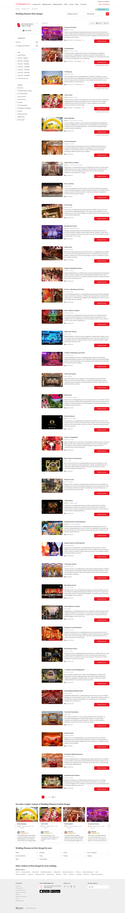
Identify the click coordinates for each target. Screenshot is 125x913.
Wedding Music (57, 872)
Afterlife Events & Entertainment (75, 522)
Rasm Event (68, 395)
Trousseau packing (22, 105)
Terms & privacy (19, 888)
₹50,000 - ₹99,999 (23, 58)
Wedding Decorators (40, 874)
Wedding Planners (26, 9)
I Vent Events (68, 501)
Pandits (65, 874)
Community (83, 4)
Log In (100, 4)
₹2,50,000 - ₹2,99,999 (23, 69)
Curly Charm (68, 95)
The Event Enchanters (71, 712)
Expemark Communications (73, 627)
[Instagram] (74, 886)
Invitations (20, 102)
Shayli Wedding (69, 118)
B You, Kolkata (69, 184)
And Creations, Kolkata (71, 310)
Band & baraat (21, 120)
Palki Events (68, 247)
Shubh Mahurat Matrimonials (73, 691)
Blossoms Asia (69, 479)
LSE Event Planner (70, 374)
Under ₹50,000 (21, 55)
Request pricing (102, 41)
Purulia (41, 856)
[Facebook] (65, 886)
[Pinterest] (71, 886)
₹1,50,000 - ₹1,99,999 (23, 64)
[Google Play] (55, 892)
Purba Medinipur (43, 859)
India (92, 887)
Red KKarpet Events (70, 649)
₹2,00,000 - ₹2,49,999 (23, 67)
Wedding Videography (21, 874)
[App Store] (45, 892)
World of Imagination (71, 437)
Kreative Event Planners (72, 775)
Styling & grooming (22, 114)
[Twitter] (68, 886)
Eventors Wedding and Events (74, 289)
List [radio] (93, 23)
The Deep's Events (70, 564)
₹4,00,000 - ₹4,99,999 (24, 75)
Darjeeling (41, 852)
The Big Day (68, 72)
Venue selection (22, 99)
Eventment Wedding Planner (73, 754)
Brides (66, 4)
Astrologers (78, 874)
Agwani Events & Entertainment (74, 543)
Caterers (18, 872)
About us (18, 894)
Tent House (78, 872)
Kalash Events (68, 733)
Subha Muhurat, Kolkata (72, 606)
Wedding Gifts (35, 872)
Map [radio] (107, 23)
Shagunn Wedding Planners (73, 268)
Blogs (76, 4)
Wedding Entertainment (88, 872)
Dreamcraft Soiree (70, 27)
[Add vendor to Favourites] (60, 28)
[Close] (36, 23)
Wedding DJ (58, 874)
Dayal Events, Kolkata (71, 162)
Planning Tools (37, 4)
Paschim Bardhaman (21, 856)
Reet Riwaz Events (70, 585)
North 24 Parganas (92, 852)
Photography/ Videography (24, 108)
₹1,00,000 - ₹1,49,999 (23, 61)
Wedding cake (21, 117)
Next (53, 797)
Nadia (17, 859)
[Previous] (16, 825)
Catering (20, 111)
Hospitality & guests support (25, 90)
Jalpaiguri (89, 856)
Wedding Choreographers (97, 874)
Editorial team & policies (21, 896)
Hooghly (65, 856)
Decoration (20, 88)
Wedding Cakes (50, 874)
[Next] (109, 825)
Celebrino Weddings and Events (74, 353)
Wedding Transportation (67, 872)
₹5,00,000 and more (23, 78)
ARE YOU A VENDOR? (104, 1)
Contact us (18, 886)
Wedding (18, 9)
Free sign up (106, 4)
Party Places (86, 874)
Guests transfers (22, 96)
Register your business (21, 892)
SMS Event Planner (70, 332)
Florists (97, 872)
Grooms (71, 4)
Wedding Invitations (26, 872)
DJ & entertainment (22, 93)
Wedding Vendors (57, 4)
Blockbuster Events (70, 226)
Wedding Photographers (46, 872)
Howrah (65, 852)
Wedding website (20, 900)
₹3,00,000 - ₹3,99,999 (23, 72)
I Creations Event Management (74, 670)
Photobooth (71, 874)
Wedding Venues (46, 4)
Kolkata (17, 852)
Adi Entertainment (70, 141)
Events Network (69, 416)
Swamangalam (69, 48)
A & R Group (68, 205)
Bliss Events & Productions (73, 458)
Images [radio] (99, 23)
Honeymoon (30, 874)
